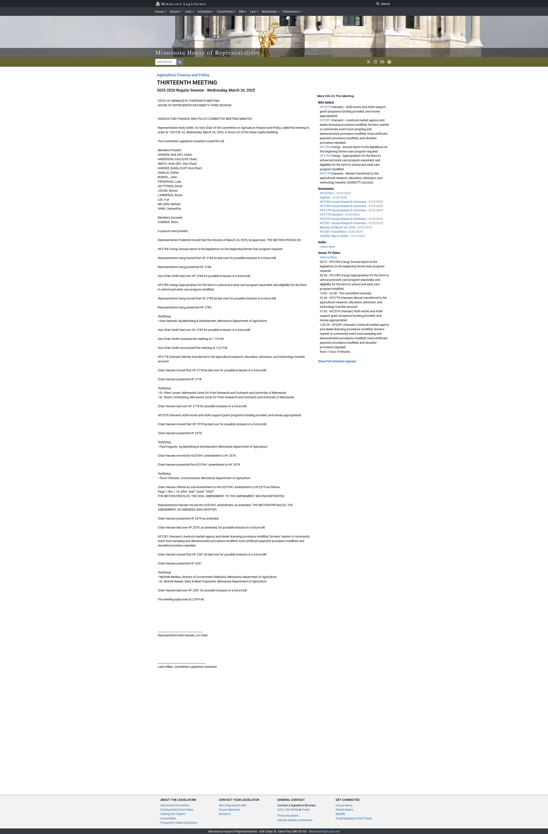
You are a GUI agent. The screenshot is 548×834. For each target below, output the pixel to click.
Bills (241, 11)
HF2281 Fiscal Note (333, 231)
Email (305, 809)
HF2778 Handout (332, 214)
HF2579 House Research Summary (343, 219)
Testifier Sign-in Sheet (334, 236)
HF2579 (325, 107)
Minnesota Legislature (183, 3)
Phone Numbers (288, 815)
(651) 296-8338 (287, 809)
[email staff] (382, 62)
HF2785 (325, 155)
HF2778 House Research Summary (343, 210)
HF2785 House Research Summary (343, 206)
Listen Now (327, 246)
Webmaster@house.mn (324, 831)
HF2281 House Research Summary (343, 223)
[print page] (389, 62)
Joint (188, 11)
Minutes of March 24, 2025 (338, 227)
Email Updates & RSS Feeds (354, 818)
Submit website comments (294, 820)
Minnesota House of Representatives (207, 52)
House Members (229, 809)
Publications (291, 11)
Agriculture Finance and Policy (183, 75)
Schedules (204, 11)
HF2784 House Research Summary (343, 201)
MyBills (340, 814)
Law (253, 11)
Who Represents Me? (233, 805)
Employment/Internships (176, 809)
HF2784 (325, 147)
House (159, 11)
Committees (225, 11)
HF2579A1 (327, 193)
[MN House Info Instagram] (375, 62)
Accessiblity (168, 818)
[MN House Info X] (368, 62)
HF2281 (325, 120)
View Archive (328, 257)
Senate (174, 11)
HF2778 (325, 173)
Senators (225, 814)
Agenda (325, 197)
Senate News (344, 809)
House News (344, 805)
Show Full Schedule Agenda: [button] (337, 361)
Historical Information (174, 805)
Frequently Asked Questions (178, 822)
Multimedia (269, 11)
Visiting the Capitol (172, 814)
